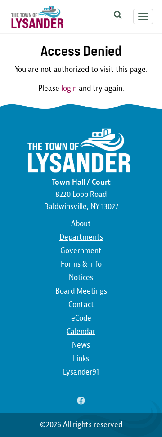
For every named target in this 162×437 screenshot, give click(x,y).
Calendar (81, 331)
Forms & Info (81, 264)
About (81, 223)
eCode (81, 318)
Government (81, 250)
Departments (81, 237)
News (81, 345)
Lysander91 (81, 372)
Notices (81, 277)
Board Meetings (81, 291)
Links (81, 358)
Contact (81, 304)
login (69, 88)
